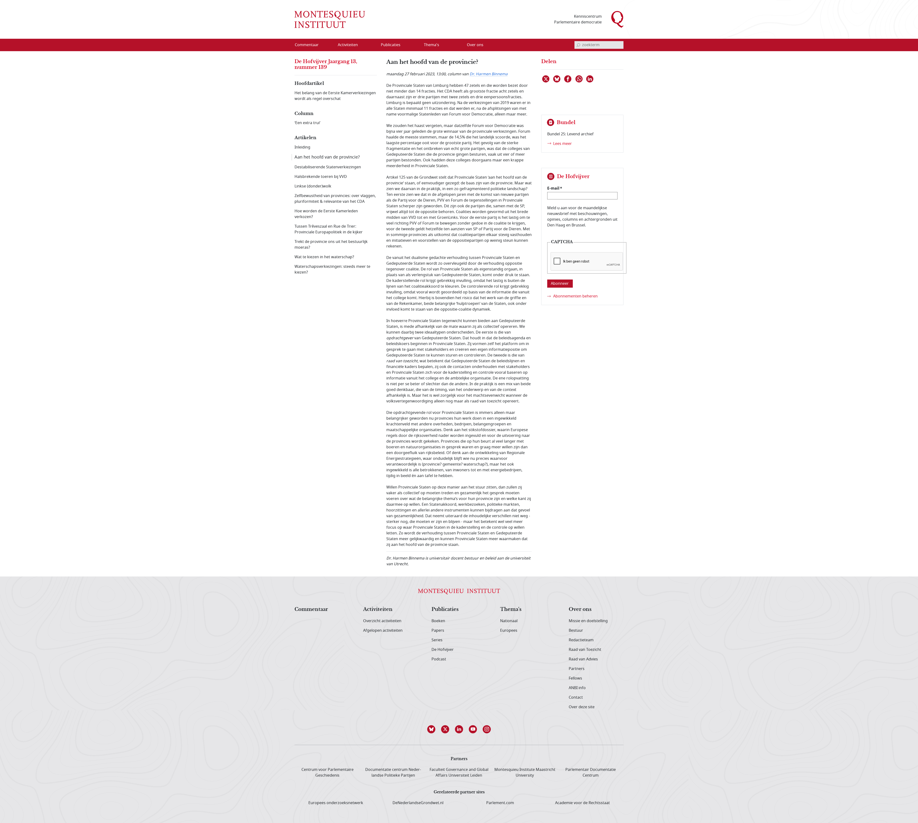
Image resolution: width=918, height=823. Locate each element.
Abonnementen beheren (575, 296)
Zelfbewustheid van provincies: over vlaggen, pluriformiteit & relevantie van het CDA (335, 198)
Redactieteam (581, 640)
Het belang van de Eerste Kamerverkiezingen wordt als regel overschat (335, 96)
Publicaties (445, 609)
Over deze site (582, 707)
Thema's (510, 609)
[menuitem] (309, 45)
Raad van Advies (583, 659)
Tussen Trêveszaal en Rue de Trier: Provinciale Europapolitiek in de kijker (329, 229)
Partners (577, 669)
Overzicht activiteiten (382, 621)
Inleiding (302, 147)
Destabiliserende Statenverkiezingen (328, 167)
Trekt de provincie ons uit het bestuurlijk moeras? (331, 244)
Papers (438, 630)
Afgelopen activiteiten (383, 630)
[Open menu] (371, 45)
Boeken (438, 621)
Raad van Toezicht (585, 650)
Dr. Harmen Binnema (489, 74)
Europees (508, 630)
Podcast (439, 659)
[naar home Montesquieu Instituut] (330, 19)
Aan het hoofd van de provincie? (327, 157)
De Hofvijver (443, 650)
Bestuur (576, 630)
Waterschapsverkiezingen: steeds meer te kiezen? (332, 269)
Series (437, 640)
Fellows (575, 678)
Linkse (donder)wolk (313, 186)
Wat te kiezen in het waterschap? (324, 257)
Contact (576, 697)
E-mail (553, 188)
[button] (431, 729)
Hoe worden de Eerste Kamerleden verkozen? (326, 214)
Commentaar (311, 609)
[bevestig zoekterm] (578, 45)
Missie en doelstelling (588, 621)
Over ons (580, 609)
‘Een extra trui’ (307, 123)
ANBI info (577, 688)
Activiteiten (378, 609)
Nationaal (509, 621)
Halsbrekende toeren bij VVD (321, 177)
